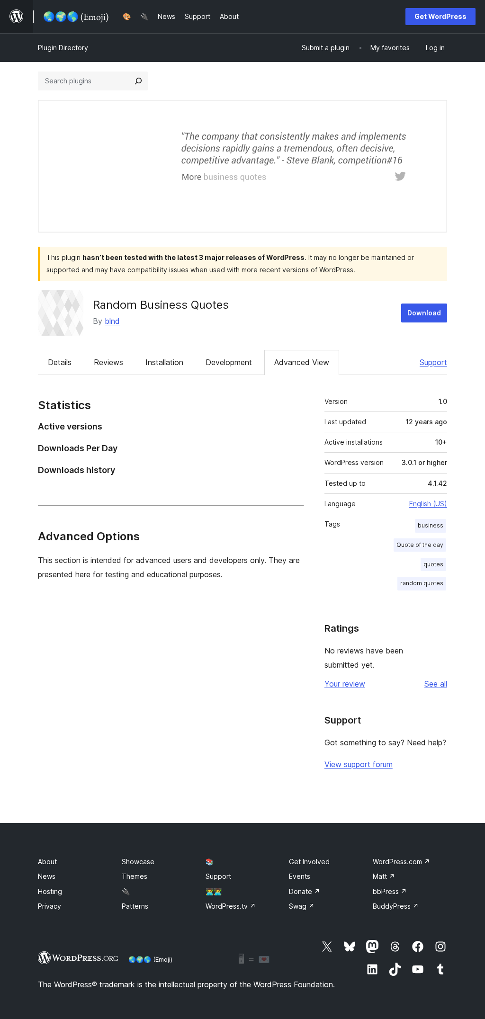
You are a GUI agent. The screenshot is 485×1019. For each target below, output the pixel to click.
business (430, 525)
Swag (301, 906)
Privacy (49, 906)
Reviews (108, 362)
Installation (164, 362)
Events (299, 876)
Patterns (135, 906)
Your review (344, 683)
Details (60, 362)
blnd (112, 321)
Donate (304, 891)
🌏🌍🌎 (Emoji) (150, 959)
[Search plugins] (138, 81)
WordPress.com (401, 862)
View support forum (358, 764)
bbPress (390, 891)
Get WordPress (440, 16)
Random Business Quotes (161, 305)
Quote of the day (419, 544)
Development (229, 362)
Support (433, 362)
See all (435, 683)
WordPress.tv (231, 906)
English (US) (428, 504)
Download (424, 313)
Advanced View (301, 362)
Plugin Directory (63, 48)
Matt (384, 876)
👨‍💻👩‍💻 (214, 891)
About (47, 862)
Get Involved (309, 862)
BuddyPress (396, 906)
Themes (134, 876)
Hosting (50, 891)
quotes (433, 564)
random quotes (421, 583)
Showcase (138, 862)
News (46, 876)
